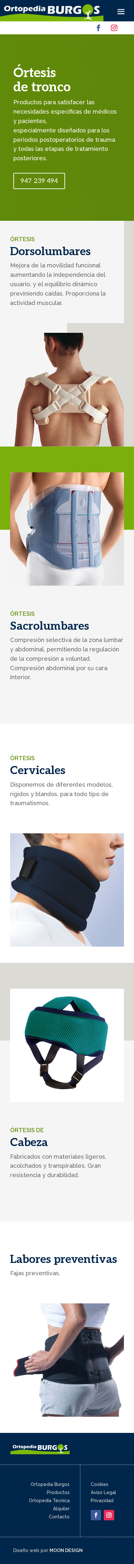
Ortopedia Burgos (50, 1484)
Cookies (99, 1484)
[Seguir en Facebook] (98, 27)
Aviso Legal (103, 1492)
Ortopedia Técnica (49, 1500)
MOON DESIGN (66, 1550)
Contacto (59, 1516)
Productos (58, 1492)
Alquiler (61, 1508)
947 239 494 (39, 181)
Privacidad (102, 1500)
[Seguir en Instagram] (114, 27)
